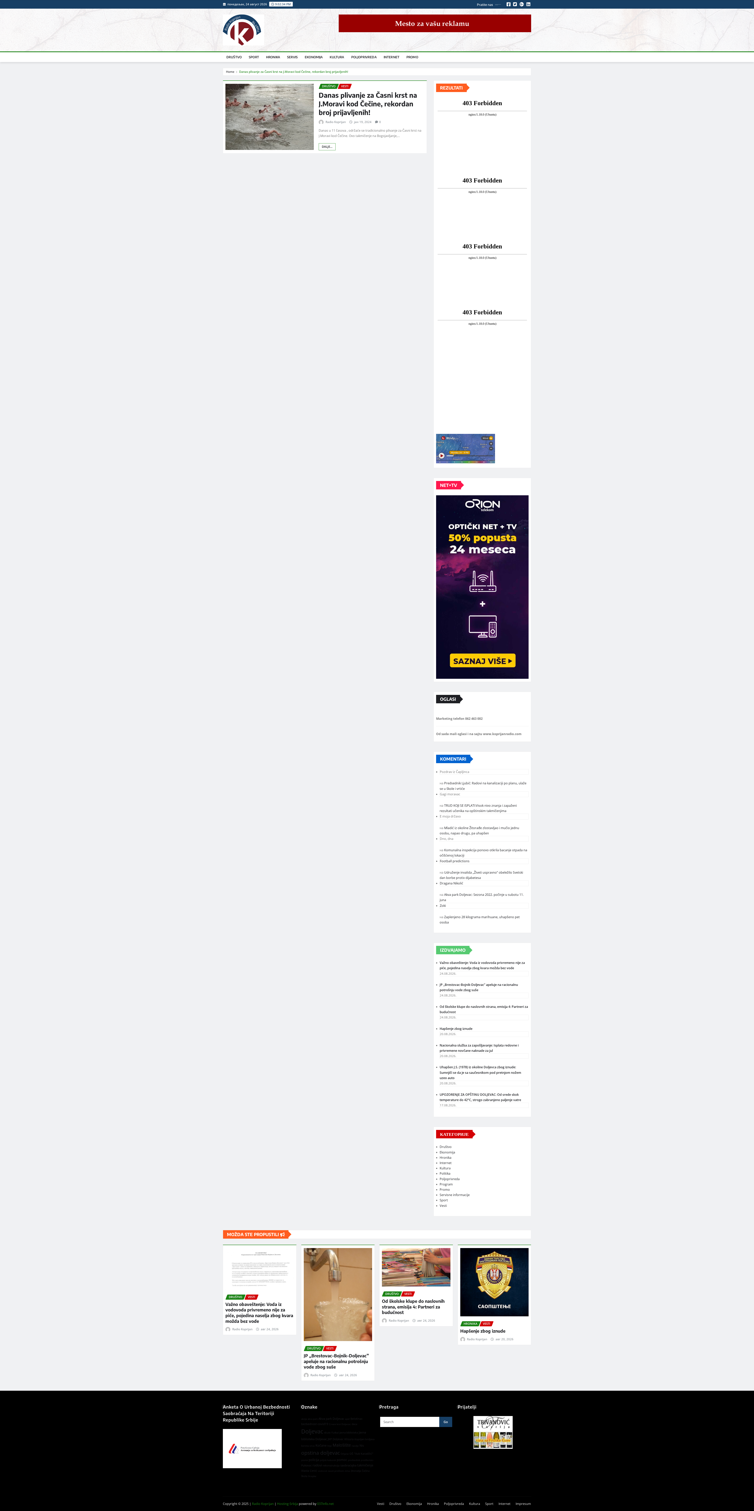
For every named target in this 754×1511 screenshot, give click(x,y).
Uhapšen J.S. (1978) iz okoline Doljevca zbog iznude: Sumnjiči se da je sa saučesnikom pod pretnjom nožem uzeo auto (480, 1072)
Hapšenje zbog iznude (456, 1028)
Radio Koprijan (336, 122)
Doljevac (312, 1431)
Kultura (337, 57)
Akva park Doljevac (331, 1419)
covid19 (323, 1424)
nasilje (355, 1445)
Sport (254, 57)
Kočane (321, 1445)
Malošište (342, 1445)
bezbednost (309, 1424)
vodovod (322, 1471)
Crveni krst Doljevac (340, 1424)
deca (354, 1424)
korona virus (308, 1445)
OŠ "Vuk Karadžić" (361, 1453)
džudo (327, 1432)
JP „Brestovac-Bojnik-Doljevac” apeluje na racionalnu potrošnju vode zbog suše (336, 1361)
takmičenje (365, 1465)
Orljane (345, 1453)
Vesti (443, 1206)
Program (446, 1184)
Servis (292, 57)
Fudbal (335, 1432)
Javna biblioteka (348, 1432)
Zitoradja (356, 1471)
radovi (317, 1465)
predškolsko (367, 1460)
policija (314, 1460)
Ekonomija (314, 57)
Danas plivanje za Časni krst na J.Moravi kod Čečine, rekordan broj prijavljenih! (293, 72)
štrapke (312, 1476)
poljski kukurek (328, 1460)
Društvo (234, 57)
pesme (304, 1460)
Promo (412, 57)
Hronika (273, 57)
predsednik (354, 1460)
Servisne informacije (455, 1195)
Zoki (443, 905)
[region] (494, 1432)
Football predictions (454, 861)
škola (304, 1476)
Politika (445, 1173)
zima (347, 1471)
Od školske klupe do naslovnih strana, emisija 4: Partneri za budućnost (413, 1306)
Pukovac (306, 1465)
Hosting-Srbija (287, 1504)
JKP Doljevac (336, 1439)
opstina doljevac (320, 1452)
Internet (391, 57)
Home (230, 72)
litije (329, 1445)
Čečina (366, 1471)
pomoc (342, 1460)
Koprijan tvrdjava (364, 1439)
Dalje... (327, 147)
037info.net (325, 1504)
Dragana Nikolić (451, 883)
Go (446, 1422)
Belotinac (356, 1419)
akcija (304, 1419)
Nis (362, 1445)
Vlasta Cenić (309, 1471)
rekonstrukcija (331, 1465)
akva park (313, 1419)
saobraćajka (348, 1465)
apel (347, 1419)
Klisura (349, 1439)
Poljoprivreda (364, 57)
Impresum (523, 1504)
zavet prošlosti (336, 1471)
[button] (494, 1432)
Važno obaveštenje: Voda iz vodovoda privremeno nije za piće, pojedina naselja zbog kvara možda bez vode (259, 1312)
